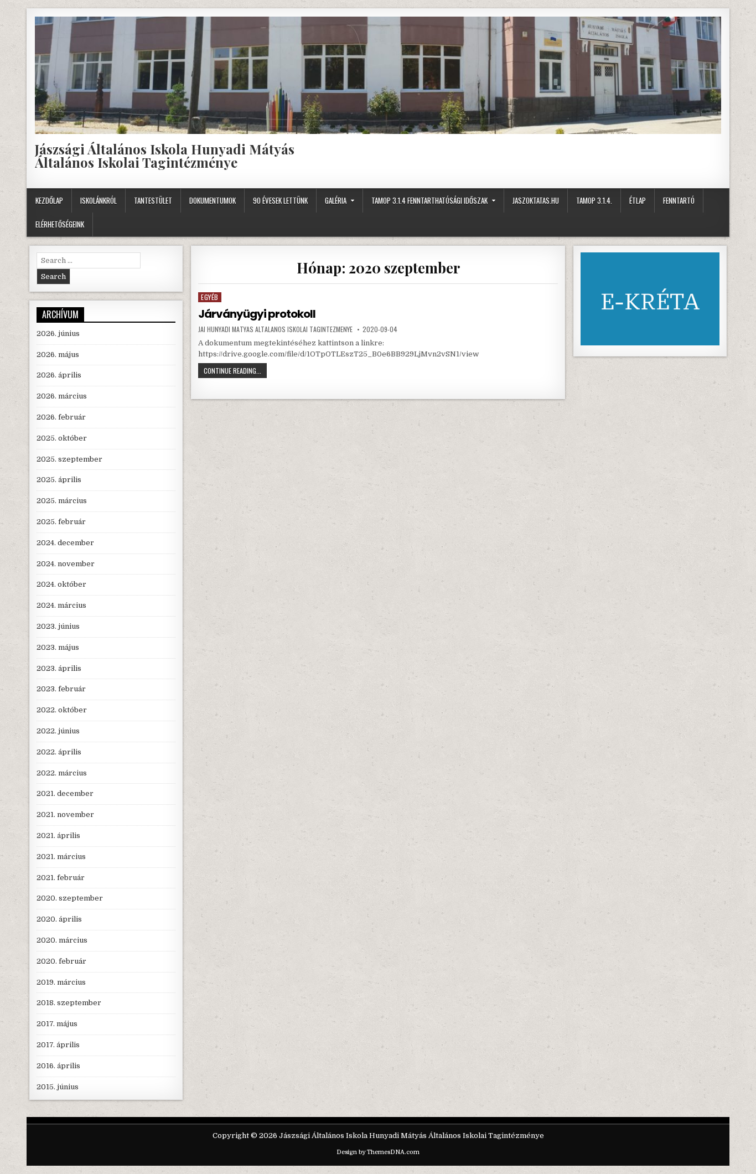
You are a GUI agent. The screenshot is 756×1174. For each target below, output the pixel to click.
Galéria (335, 200)
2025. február (61, 522)
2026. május (58, 354)
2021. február (61, 877)
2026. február (61, 417)
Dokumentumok (212, 200)
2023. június (58, 626)
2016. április (58, 1066)
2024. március (61, 605)
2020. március (62, 940)
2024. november (66, 564)
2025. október (62, 438)
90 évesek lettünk (280, 200)
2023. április (59, 668)
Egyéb (210, 297)
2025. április (59, 479)
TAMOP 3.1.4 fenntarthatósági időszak (429, 200)
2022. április (59, 752)
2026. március (62, 396)
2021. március (61, 856)
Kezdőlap (49, 200)
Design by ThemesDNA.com (378, 1152)
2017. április (58, 1045)
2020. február (61, 961)
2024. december (65, 543)
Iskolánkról (98, 200)
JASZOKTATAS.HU (535, 200)
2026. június (58, 333)
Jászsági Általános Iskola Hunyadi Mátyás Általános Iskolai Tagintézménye (164, 155)
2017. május (57, 1024)
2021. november (65, 814)
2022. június (58, 731)
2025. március (62, 501)
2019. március (61, 982)
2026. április (59, 375)
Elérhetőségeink (59, 224)
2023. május (58, 647)
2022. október (62, 710)
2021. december (65, 793)
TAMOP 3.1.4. (594, 200)
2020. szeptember (70, 898)
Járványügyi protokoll (256, 314)
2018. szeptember (69, 1003)
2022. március (62, 773)
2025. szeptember (69, 459)
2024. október (61, 584)
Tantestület (153, 200)
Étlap (637, 200)
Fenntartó (679, 200)
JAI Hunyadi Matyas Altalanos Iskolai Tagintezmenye (275, 329)
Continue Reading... (235, 371)
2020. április (59, 919)
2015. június (58, 1087)
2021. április (58, 835)
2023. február (61, 689)
